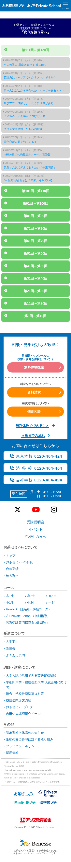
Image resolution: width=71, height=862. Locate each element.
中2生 (31, 602)
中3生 (53, 602)
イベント (35, 529)
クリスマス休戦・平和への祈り (25, 127)
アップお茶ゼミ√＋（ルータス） (12, 5)
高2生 (31, 596)
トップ (10, 555)
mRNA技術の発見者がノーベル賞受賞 (27, 152)
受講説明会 (35, 522)
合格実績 (12, 568)
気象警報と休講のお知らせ (25, 732)
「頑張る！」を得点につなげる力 (25, 114)
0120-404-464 (39, 468)
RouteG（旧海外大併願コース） (28, 609)
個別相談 (34, 411)
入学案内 (12, 641)
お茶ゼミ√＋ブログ (19, 707)
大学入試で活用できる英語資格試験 (31, 675)
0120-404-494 (39, 480)
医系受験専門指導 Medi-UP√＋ (27, 622)
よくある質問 (15, 655)
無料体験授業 (34, 367)
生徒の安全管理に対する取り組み (29, 739)
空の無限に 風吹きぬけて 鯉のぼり (25, 62)
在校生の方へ (35, 537)
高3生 (53, 596)
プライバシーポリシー (21, 746)
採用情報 (12, 752)
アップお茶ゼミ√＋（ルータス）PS (43, 5)
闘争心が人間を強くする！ (25, 139)
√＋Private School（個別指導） (28, 616)
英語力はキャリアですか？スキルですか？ (30, 75)
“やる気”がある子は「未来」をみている (28, 178)
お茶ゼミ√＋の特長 (19, 562)
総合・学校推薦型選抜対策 (25, 693)
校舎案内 (12, 575)
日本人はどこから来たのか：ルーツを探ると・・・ (35, 88)
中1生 (10, 602)
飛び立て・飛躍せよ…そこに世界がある (28, 101)
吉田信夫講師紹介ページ (23, 713)
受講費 (10, 648)
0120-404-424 (39, 456)
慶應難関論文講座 (18, 700)
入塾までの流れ (33, 435)
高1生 (10, 596)
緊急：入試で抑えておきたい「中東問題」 (30, 165)
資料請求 (34, 392)
